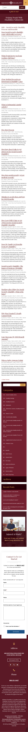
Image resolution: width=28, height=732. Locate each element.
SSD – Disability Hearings (8, 398)
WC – (4, 447)
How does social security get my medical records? (13, 176)
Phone (5, 597)
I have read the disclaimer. (13, 626)
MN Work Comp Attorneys (13, 717)
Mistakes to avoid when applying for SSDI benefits (13, 198)
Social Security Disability (11, 716)
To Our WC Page (26, 729)
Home (3, 721)
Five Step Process (7, 130)
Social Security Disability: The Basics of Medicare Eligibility (12, 267)
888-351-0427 (15, 11)
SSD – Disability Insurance (9, 401)
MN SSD (20, 716)
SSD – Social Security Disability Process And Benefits (12, 435)
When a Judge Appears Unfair (12, 360)
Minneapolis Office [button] (14, 660)
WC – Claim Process (7, 453)
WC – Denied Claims (7, 457)
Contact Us (14, 722)
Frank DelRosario (7, 362)
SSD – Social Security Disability (10, 417)
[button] (26, 2)
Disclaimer (6, 623)
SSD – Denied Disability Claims (10, 394)
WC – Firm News (6, 460)
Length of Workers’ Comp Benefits (10, 491)
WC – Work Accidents (8, 471)
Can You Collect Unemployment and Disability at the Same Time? (13, 507)
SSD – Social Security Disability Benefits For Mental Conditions (12, 431)
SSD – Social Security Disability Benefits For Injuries (12, 426)
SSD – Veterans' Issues (8, 443)
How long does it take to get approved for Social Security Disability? (11, 151)
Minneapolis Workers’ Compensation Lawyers (14, 719)
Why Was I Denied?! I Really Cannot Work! (11, 314)
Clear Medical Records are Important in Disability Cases (11, 80)
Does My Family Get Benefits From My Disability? (11, 245)
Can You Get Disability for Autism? (10, 500)
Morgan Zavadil (7, 227)
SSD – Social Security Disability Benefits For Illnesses (12, 421)
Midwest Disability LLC (14, 36)
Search (22, 384)
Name (4, 582)
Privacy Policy (16, 721)
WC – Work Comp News (8, 474)
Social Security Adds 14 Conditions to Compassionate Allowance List (11, 495)
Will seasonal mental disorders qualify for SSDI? (13, 503)
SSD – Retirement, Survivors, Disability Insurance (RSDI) (14, 409)
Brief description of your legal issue (12, 605)
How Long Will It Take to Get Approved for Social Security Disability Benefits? (11, 222)
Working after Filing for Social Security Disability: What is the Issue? (12, 291)
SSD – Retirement (7, 405)
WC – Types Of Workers (8, 467)
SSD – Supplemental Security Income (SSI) (12, 440)
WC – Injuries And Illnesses (9, 464)
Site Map (22, 721)
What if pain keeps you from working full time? (11, 57)
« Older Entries (5, 379)
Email (5, 590)
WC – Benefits (6, 450)
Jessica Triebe (6, 248)
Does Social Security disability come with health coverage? (12, 33)
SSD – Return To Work (8, 413)
